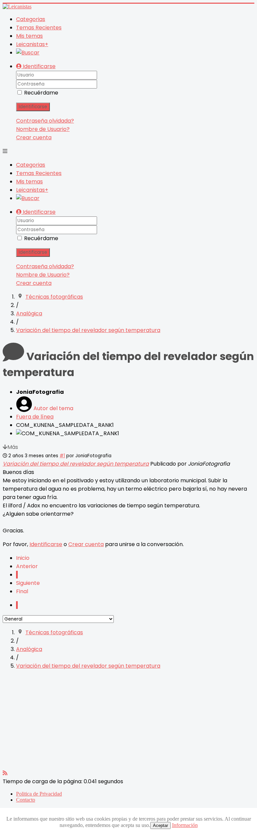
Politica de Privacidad (39, 794)
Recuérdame (41, 93)
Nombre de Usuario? (43, 129)
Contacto (25, 800)
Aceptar (160, 825)
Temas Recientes (39, 27)
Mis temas (29, 36)
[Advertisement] (128, 722)
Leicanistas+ (32, 44)
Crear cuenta (34, 137)
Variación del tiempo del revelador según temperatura (76, 464)
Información (185, 825)
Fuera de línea (35, 417)
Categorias (30, 19)
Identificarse (33, 107)
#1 (62, 456)
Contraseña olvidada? (45, 121)
